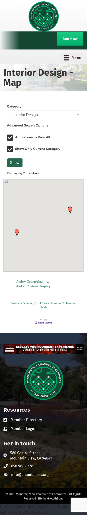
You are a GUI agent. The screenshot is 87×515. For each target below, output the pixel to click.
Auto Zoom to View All (32, 137)
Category (14, 106)
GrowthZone (55, 498)
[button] (17, 233)
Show (14, 163)
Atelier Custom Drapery (33, 286)
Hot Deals (42, 303)
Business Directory (22, 303)
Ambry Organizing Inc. (32, 281)
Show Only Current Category (37, 149)
